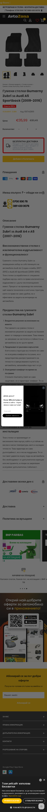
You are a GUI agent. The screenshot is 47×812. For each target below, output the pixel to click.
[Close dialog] (43, 388)
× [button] (44, 780)
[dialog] (23, 794)
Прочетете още (15, 796)
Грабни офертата (12, 415)
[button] (23, 807)
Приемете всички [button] (11, 801)
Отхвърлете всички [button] (34, 801)
